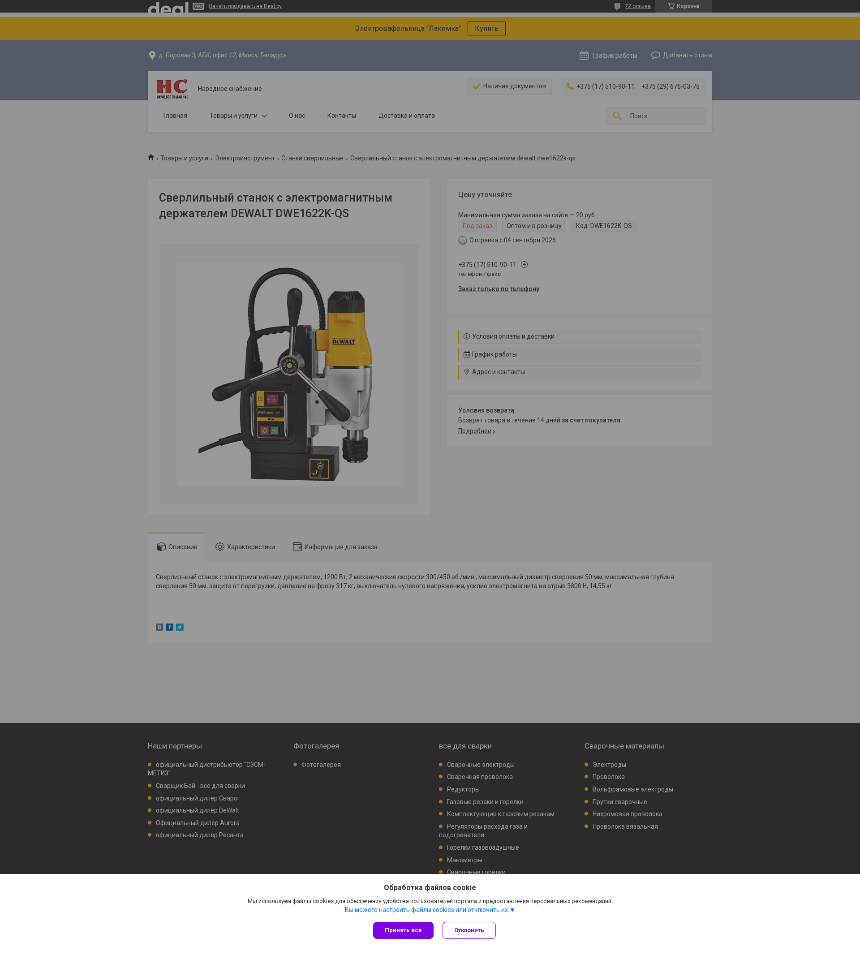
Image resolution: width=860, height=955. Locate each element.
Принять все (403, 930)
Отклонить (469, 930)
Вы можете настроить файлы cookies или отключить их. (427, 909)
